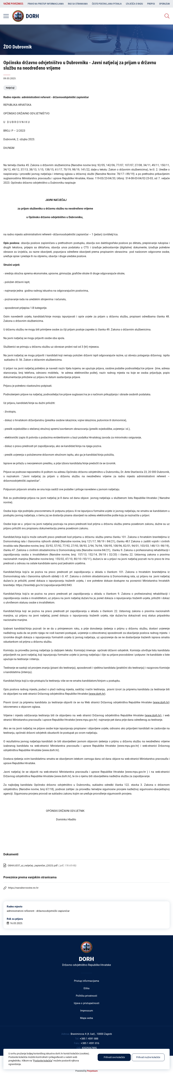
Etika (86, 988)
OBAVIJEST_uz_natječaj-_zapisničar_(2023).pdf (33, 865)
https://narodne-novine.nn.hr (23, 887)
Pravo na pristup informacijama (46, 3)
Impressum (86, 1010)
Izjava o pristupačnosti (86, 1003)
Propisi (151, 3)
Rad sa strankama (78, 3)
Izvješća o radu (134, 3)
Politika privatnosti (86, 995)
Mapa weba (86, 1018)
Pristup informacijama (86, 980)
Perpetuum (92, 1071)
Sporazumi (165, 3)
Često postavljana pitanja (107, 3)
